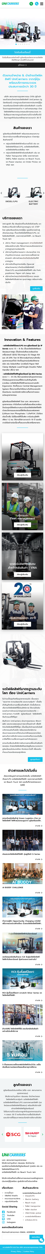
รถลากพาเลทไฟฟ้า (34, 779)
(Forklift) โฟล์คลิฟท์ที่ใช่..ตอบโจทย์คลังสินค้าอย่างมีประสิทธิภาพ (20, 1030)
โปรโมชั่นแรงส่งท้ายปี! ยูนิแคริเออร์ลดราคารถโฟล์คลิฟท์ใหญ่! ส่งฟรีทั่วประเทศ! (22, 58)
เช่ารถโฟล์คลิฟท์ (36, 243)
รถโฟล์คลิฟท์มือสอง (25, 276)
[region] (22, 28)
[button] (31, 4)
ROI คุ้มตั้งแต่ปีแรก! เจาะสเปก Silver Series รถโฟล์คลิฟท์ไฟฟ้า (22, 994)
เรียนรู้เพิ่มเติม (22, 475)
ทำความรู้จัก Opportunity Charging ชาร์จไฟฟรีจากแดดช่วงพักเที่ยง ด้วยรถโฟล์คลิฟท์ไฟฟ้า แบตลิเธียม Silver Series (21, 923)
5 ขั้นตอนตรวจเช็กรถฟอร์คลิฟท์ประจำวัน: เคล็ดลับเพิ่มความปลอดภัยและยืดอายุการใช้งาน (21, 1066)
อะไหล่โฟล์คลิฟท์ (28, 258)
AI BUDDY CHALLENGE (12, 887)
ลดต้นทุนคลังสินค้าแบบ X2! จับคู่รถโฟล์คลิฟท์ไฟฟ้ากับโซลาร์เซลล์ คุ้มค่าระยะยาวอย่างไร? (21, 958)
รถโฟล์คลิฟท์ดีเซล (10, 345)
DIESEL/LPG (12, 201)
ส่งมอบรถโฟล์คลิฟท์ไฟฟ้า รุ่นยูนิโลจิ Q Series (21, 854)
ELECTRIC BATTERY (33, 202)
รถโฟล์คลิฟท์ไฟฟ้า (11, 374)
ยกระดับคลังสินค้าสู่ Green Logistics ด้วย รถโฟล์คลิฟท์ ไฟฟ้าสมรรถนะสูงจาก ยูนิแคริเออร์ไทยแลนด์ (22, 821)
